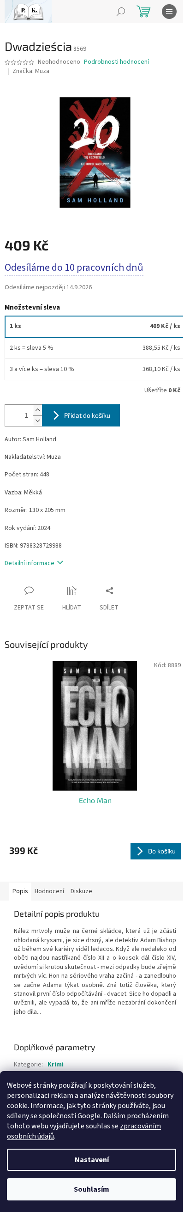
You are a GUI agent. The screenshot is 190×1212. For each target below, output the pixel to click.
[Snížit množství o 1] (37, 420)
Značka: (30, 71)
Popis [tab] (20, 891)
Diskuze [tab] (81, 891)
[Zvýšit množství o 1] (37, 410)
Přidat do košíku (87, 415)
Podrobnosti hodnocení (116, 62)
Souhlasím (91, 1189)
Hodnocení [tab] (49, 891)
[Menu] (169, 11)
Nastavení (92, 1160)
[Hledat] (121, 11)
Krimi (56, 1064)
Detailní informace (29, 563)
